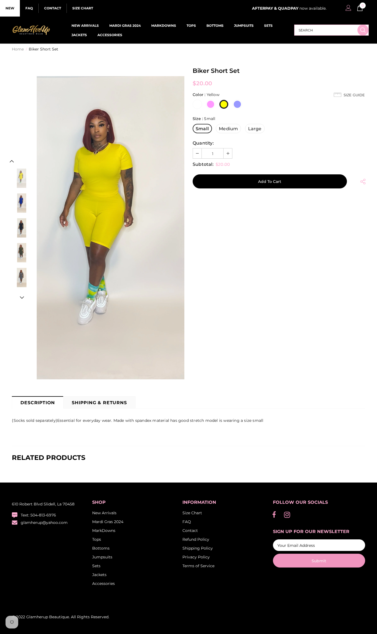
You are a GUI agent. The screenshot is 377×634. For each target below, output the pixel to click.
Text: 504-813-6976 (38, 515)
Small (202, 128)
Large (255, 128)
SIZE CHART (82, 8)
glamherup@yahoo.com (44, 522)
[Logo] (31, 30)
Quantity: (203, 143)
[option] (110, 227)
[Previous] (12, 161)
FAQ (29, 8)
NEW (10, 8)
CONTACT (52, 8)
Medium (228, 128)
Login (347, 9)
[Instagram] (287, 515)
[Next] (21, 297)
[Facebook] (274, 515)
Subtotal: (203, 164)
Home (18, 49)
